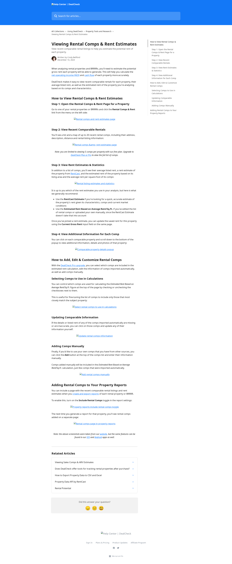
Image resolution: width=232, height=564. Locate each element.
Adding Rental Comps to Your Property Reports (163, 111)
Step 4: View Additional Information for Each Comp (164, 76)
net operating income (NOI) (65, 75)
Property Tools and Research (98, 31)
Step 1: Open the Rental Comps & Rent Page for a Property (163, 52)
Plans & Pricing (102, 542)
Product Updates (120, 542)
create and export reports (86, 393)
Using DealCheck (75, 31)
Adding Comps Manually (163, 105)
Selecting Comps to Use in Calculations (163, 92)
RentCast (75, 173)
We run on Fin (117, 556)
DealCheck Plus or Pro (81, 155)
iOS (88, 437)
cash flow (89, 75)
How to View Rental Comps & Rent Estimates (163, 43)
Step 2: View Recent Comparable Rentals (161, 61)
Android (98, 437)
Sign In (89, 542)
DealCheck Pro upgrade (73, 265)
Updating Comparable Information (162, 99)
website (103, 434)
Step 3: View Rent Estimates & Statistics (164, 69)
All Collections (58, 31)
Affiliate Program (138, 542)
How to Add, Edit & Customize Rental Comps (163, 84)
